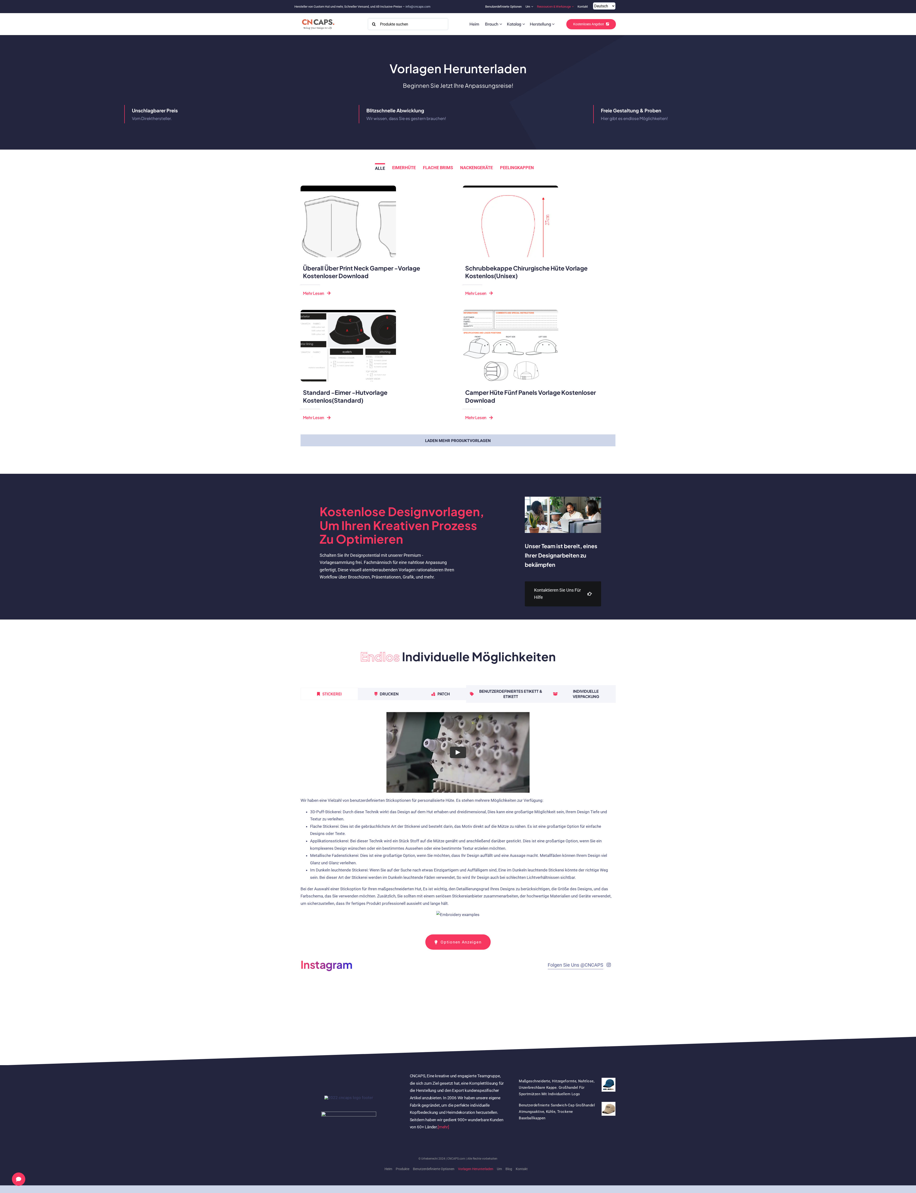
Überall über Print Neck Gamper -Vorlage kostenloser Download (361, 272)
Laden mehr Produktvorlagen (458, 440)
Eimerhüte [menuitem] (404, 167)
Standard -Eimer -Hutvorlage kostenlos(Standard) (345, 396)
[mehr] (443, 1127)
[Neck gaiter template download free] (348, 187)
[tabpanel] (458, 817)
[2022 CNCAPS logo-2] (318, 18)
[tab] (329, 694)
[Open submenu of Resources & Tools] (573, 6)
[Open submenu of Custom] (501, 24)
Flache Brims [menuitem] (438, 167)
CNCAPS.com (456, 1158)
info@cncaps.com (418, 6)
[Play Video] (458, 752)
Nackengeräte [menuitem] (476, 167)
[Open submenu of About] (532, 6)
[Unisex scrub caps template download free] (510, 187)
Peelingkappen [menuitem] (517, 167)
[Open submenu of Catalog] (523, 24)
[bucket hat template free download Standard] (348, 311)
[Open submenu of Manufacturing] (553, 24)
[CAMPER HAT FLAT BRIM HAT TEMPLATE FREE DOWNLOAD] (510, 311)
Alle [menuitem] (380, 168)
